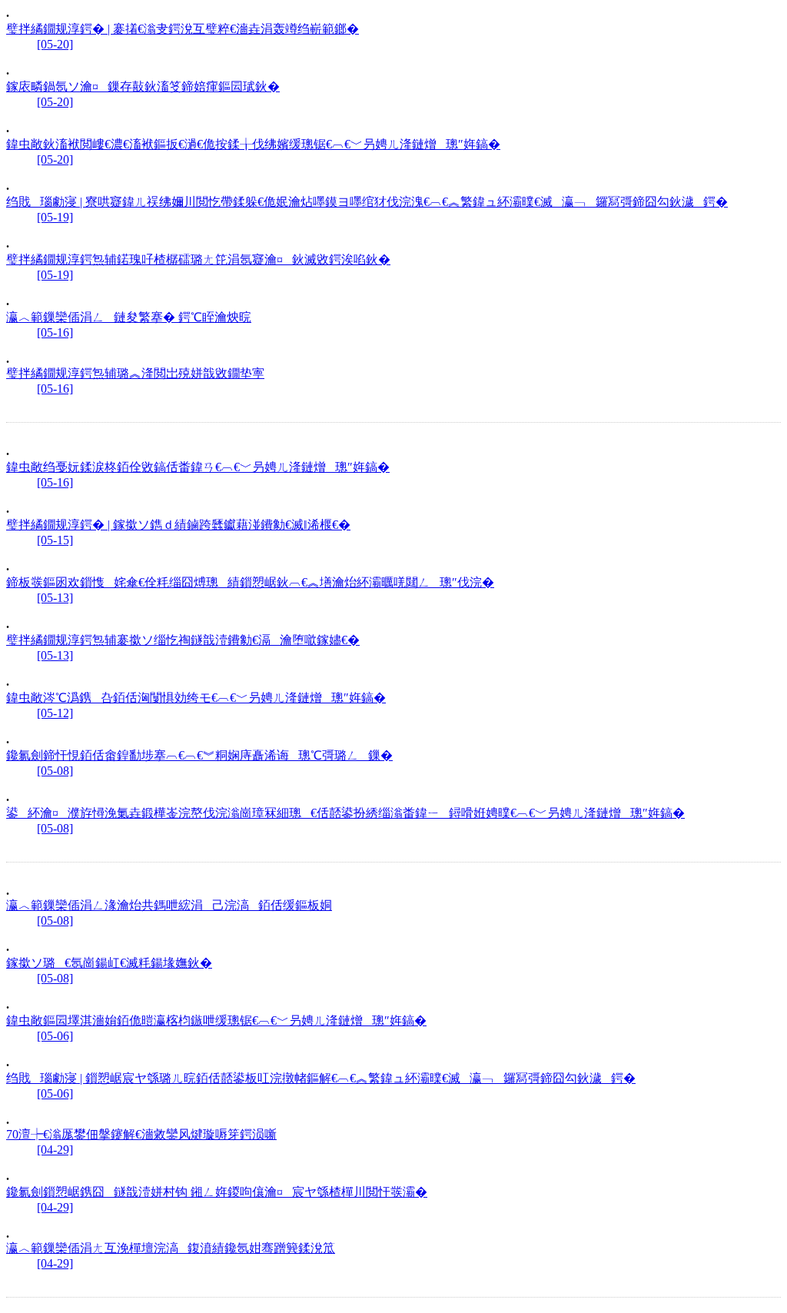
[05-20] (55, 44)
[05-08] (55, 770)
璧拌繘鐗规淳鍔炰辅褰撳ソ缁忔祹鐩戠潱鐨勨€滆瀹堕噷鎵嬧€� (183, 640)
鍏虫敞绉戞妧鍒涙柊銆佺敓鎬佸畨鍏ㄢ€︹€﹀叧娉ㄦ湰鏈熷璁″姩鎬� (198, 467)
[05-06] (55, 1035)
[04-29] (55, 1149)
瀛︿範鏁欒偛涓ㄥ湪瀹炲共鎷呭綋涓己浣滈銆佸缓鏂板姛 (169, 905)
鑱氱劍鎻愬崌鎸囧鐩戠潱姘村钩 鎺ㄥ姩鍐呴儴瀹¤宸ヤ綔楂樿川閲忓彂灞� (216, 1191)
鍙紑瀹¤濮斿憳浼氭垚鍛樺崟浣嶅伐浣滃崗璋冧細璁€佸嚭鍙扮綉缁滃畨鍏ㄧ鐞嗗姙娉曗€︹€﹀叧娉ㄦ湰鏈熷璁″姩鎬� (345, 812)
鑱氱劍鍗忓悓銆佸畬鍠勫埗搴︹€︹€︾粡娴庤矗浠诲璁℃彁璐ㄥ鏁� (199, 755)
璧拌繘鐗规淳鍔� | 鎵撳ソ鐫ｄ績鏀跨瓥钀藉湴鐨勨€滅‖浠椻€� (178, 524)
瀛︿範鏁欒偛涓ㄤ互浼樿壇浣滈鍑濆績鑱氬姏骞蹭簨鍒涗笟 (170, 1248)
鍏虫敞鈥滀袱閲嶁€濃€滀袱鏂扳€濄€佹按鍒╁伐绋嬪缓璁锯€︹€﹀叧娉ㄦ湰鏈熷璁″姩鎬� (253, 144)
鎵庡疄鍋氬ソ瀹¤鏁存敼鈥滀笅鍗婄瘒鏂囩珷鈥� (143, 86)
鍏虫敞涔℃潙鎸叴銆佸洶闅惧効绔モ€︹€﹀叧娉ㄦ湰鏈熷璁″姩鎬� (196, 697)
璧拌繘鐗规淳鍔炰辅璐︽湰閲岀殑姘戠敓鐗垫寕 (135, 373)
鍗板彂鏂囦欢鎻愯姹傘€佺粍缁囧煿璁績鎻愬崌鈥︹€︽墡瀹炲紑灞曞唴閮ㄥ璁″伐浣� (250, 582)
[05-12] (55, 713)
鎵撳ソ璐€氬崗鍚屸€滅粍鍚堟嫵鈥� (109, 962)
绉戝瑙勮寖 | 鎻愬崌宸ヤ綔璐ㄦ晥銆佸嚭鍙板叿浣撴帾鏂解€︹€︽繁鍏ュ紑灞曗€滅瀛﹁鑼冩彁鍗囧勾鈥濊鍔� (321, 1078)
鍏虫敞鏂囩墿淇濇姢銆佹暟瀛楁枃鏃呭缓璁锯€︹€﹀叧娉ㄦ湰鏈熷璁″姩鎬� (216, 1020)
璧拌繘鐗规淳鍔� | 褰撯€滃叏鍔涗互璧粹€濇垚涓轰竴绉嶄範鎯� (182, 28)
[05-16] (55, 332)
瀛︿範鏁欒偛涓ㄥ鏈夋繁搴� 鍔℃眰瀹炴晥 (128, 317)
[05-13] (55, 597)
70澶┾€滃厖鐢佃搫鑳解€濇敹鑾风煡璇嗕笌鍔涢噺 (141, 1134)
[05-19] (55, 217)
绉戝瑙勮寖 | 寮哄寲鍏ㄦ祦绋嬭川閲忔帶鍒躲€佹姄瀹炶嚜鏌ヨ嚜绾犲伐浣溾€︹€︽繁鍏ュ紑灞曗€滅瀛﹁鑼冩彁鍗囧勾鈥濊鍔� (367, 201)
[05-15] (55, 540)
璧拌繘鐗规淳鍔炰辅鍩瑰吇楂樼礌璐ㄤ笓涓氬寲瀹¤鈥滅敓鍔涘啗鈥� (198, 259)
